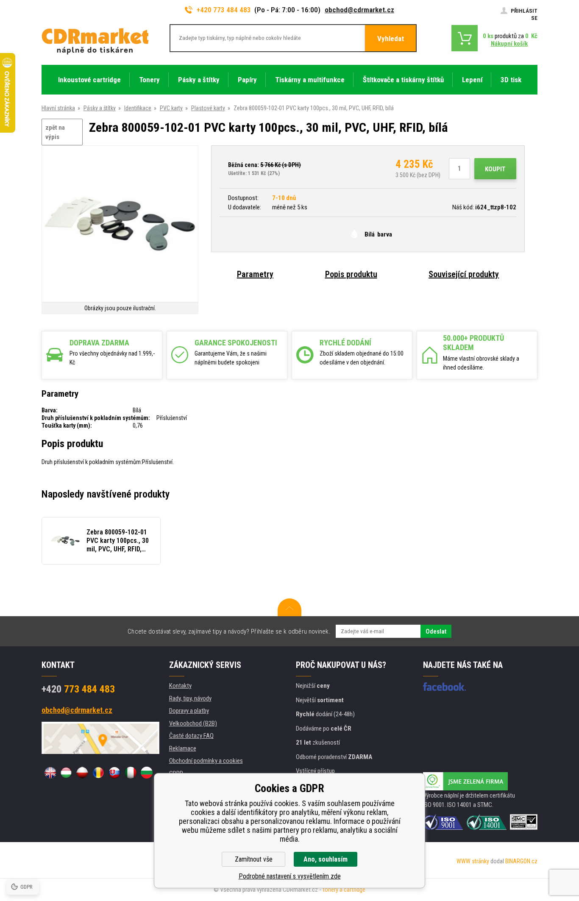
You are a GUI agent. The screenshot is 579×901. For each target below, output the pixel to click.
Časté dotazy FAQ (191, 736)
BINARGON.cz (521, 861)
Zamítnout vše (254, 859)
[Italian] (130, 773)
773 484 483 (78, 689)
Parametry (255, 274)
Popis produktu (351, 274)
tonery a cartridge (344, 889)
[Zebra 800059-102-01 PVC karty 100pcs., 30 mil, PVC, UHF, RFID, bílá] (120, 224)
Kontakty (180, 686)
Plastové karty (208, 108)
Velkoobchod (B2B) (193, 723)
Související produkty (464, 274)
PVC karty (171, 108)
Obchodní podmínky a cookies (206, 761)
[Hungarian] (66, 773)
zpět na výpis (55, 132)
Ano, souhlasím (325, 859)
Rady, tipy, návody (190, 698)
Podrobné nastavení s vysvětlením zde (290, 876)
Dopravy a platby (189, 711)
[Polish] (82, 773)
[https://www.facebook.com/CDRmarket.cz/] (444, 686)
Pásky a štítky (100, 108)
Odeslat (436, 631)
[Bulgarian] (147, 773)
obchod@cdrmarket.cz (359, 10)
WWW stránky (473, 861)
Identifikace (137, 108)
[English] (50, 773)
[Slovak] (114, 773)
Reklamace (182, 748)
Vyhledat (390, 38)
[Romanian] (98, 773)
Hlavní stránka (58, 108)
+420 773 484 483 (224, 10)
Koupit (495, 169)
